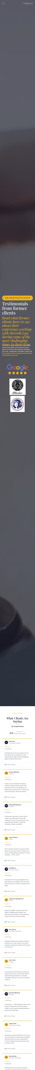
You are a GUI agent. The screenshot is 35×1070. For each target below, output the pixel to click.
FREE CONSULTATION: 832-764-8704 (17, 298)
